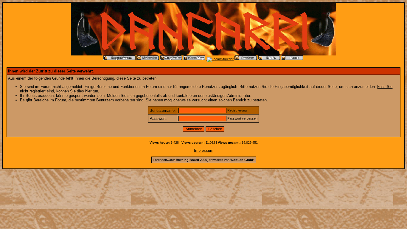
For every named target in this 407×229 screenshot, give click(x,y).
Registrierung (237, 110)
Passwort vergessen (242, 118)
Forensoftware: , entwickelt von (203, 160)
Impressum (203, 150)
